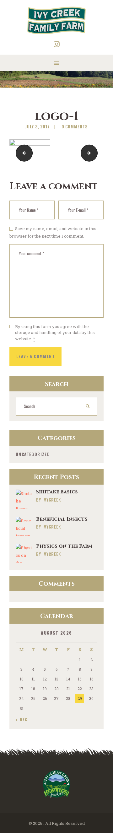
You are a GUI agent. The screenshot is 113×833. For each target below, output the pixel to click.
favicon (95, 153)
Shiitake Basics (57, 492)
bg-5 (22, 153)
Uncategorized (33, 454)
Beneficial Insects (62, 519)
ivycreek (51, 500)
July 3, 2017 (37, 126)
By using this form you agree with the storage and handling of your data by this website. (55, 332)
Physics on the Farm (64, 546)
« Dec (21, 720)
